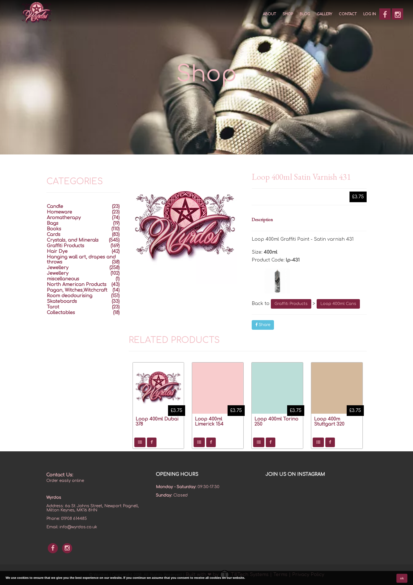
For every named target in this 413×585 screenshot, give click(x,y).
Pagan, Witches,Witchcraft (77, 290)
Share (264, 325)
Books (54, 228)
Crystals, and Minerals (73, 240)
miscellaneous (63, 278)
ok (402, 578)
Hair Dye (57, 251)
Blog (305, 14)
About (269, 14)
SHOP (288, 14)
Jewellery (58, 267)
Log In (369, 14)
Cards (53, 234)
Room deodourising (69, 295)
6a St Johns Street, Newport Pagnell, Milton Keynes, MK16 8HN (92, 508)
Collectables (61, 312)
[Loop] (309, 280)
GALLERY (324, 14)
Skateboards (62, 301)
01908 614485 (74, 518)
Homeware (59, 212)
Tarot (53, 306)
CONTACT (348, 14)
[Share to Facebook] (151, 442)
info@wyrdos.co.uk (78, 527)
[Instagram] (397, 14)
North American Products (76, 284)
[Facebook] (385, 14)
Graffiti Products (291, 304)
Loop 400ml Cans (338, 304)
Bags (52, 223)
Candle (55, 206)
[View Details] (140, 442)
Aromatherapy (64, 217)
